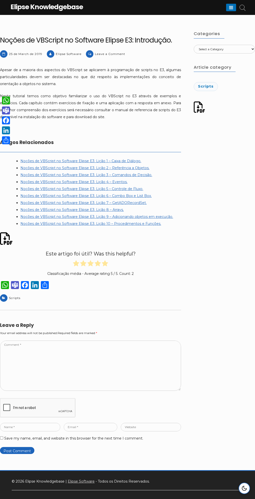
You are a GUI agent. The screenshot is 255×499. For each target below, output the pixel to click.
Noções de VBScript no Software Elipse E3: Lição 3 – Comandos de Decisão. (86, 175)
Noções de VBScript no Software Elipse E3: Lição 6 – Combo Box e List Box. (86, 196)
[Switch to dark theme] (244, 488)
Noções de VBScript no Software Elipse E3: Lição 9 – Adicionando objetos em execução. (96, 216)
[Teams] (6, 110)
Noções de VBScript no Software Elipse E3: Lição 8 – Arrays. (72, 209)
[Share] (6, 140)
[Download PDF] (7, 238)
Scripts (14, 298)
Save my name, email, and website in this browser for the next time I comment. (73, 438)
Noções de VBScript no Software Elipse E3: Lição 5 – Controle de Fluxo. (81, 189)
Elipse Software (68, 54)
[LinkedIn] (6, 130)
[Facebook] (6, 120)
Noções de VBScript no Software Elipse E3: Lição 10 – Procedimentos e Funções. (90, 223)
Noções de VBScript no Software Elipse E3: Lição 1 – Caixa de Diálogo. (80, 161)
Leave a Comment (110, 54)
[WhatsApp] (6, 100)
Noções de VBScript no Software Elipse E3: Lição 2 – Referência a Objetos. (84, 168)
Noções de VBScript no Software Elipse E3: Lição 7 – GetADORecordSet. (83, 202)
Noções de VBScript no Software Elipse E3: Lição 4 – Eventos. (74, 182)
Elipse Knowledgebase (46, 6)
